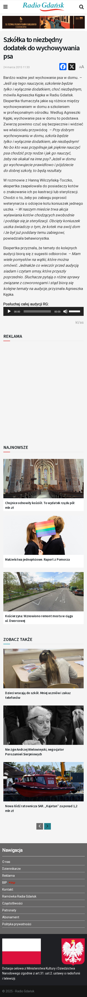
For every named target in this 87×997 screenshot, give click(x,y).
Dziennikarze (11, 868)
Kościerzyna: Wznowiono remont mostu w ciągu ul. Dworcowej (39, 618)
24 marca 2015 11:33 (16, 67)
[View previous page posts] (39, 826)
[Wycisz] (65, 311)
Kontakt (7, 889)
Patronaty (9, 910)
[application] (43, 311)
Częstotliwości (12, 903)
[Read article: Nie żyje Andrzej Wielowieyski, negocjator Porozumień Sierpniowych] (43, 728)
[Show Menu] (5, 7)
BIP (5, 882)
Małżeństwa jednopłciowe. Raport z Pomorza (37, 559)
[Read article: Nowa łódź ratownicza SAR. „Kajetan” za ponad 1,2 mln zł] (43, 784)
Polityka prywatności (16, 924)
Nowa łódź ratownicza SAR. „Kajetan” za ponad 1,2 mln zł (41, 808)
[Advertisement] (43, 391)
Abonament (10, 917)
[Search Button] (81, 7)
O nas (6, 862)
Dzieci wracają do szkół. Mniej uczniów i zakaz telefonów (37, 695)
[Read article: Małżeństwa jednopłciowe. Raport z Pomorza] (43, 538)
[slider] (75, 311)
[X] (71, 67)
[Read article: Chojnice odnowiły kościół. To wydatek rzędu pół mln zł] (43, 481)
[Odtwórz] (9, 311)
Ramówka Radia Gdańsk (19, 896)
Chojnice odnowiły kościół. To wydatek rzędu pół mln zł (40, 505)
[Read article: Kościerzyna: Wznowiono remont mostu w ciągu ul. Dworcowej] (43, 594)
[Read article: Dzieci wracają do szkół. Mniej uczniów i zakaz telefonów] (43, 671)
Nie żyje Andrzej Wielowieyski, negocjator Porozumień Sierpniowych (34, 751)
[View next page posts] (47, 826)
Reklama (8, 875)
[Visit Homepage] (43, 6)
